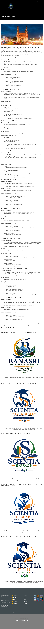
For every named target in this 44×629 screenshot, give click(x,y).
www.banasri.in (5, 606)
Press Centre (15, 595)
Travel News (15, 597)
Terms (25, 599)
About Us (14, 599)
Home (2, 13)
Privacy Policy (15, 601)
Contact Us (15, 603)
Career (25, 597)
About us (25, 595)
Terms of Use (28, 612)
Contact (25, 603)
